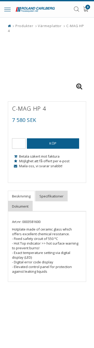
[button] (79, 86)
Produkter (24, 25)
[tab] (21, 196)
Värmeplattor (50, 25)
